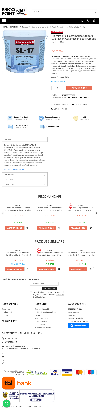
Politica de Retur (41, 321)
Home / (5, 27)
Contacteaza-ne (80, 326)
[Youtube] (3, 357)
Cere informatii (80, 104)
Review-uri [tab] (9, 184)
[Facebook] (3, 354)
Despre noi (6, 309)
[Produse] (4, 21)
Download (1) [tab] (9, 179)
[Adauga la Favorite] (27, 228)
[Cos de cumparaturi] (94, 20)
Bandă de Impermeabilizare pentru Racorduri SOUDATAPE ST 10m (81, 208)
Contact (5, 315)
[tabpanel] (25, 51)
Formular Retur (41, 324)
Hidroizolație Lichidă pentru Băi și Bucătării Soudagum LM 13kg (81, 253)
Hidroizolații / (15, 27)
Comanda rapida (60, 109)
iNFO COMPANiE (10, 304)
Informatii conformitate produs (16, 169)
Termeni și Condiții (42, 309)
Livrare (37, 315)
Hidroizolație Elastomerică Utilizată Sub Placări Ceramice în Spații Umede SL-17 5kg (18, 253)
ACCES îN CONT (9, 321)
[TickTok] (3, 363)
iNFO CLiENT (41, 304)
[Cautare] (94, 12)
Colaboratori (7, 312)
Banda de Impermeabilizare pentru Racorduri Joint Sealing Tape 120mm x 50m (49, 208)
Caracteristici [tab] (9, 175)
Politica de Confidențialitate (45, 312)
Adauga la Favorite (60, 104)
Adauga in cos (79, 88)
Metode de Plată (41, 318)
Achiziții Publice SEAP (43, 327)
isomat (17, 205)
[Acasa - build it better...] (15, 11)
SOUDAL (81, 205)
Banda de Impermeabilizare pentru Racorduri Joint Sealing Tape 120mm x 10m (18, 208)
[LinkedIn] (3, 360)
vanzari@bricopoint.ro (15, 346)
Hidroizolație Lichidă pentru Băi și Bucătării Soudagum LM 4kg (49, 253)
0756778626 (11, 342)
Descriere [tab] (7, 139)
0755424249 (11, 338)
